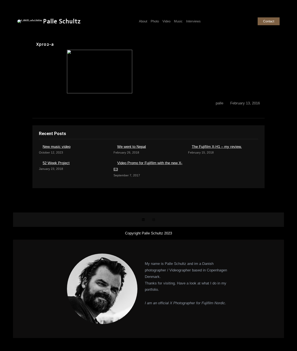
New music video (56, 147)
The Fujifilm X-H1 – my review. (217, 147)
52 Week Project (56, 163)
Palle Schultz (62, 21)
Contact (268, 21)
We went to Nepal (131, 147)
